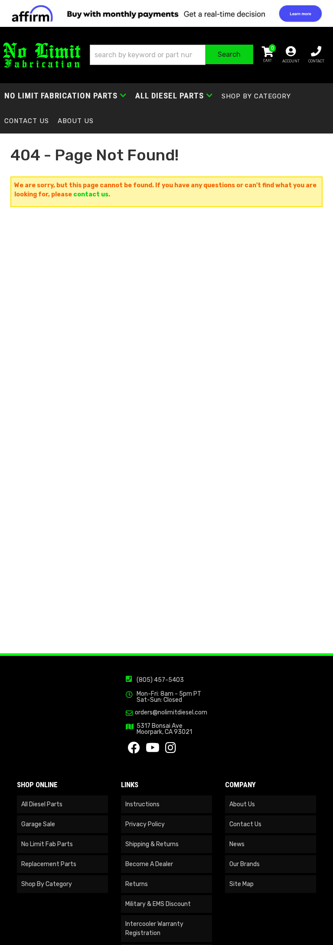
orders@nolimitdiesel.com (171, 713)
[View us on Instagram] (170, 750)
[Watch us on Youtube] (153, 750)
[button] (171, 55)
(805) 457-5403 (160, 680)
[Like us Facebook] (134, 750)
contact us (90, 194)
